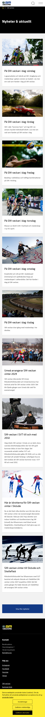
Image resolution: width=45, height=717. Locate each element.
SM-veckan (6, 683)
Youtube (5, 672)
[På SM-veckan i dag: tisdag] (22, 303)
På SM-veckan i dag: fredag (19, 172)
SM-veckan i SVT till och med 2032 (20, 436)
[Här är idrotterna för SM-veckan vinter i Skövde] (22, 484)
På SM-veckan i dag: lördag (19, 122)
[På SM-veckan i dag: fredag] (22, 154)
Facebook (5, 669)
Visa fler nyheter (22, 609)
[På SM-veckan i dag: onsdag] (22, 250)
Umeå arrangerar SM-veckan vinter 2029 (20, 372)
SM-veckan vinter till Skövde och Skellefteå (22, 569)
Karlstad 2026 (7, 687)
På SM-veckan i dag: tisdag (19, 322)
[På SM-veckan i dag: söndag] (22, 52)
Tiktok (4, 675)
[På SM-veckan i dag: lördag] (22, 103)
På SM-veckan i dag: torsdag (20, 220)
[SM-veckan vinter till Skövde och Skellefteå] (22, 549)
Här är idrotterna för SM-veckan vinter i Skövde (22, 504)
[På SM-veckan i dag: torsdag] (22, 202)
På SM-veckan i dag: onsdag (19, 268)
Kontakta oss (7, 652)
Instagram (6, 665)
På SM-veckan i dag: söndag (19, 71)
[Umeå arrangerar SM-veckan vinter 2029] (22, 351)
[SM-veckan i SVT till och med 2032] (22, 413)
